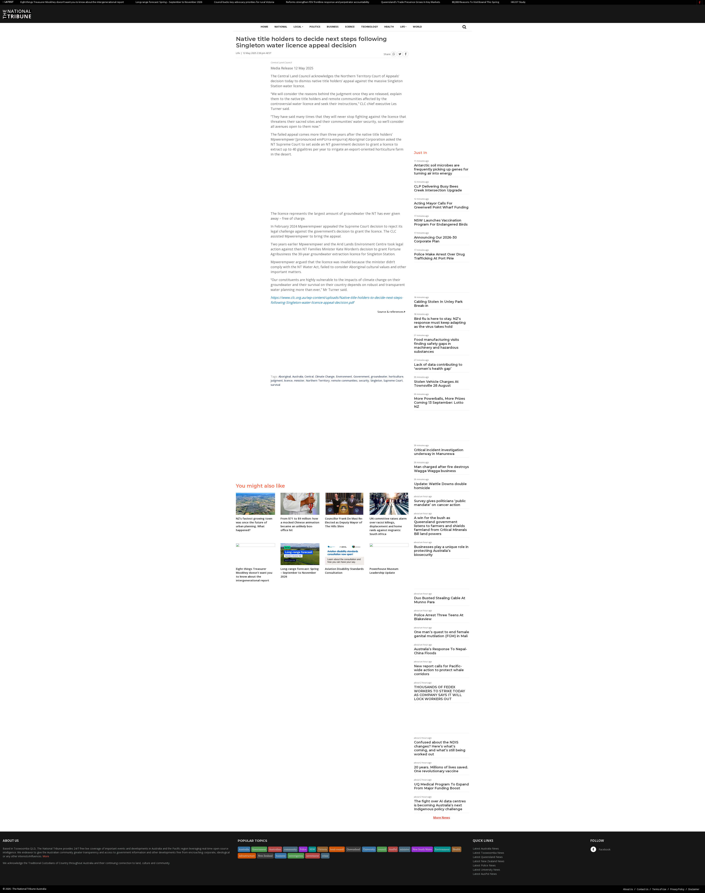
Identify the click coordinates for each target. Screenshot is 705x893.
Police (303, 849)
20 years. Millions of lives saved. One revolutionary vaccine (441, 769)
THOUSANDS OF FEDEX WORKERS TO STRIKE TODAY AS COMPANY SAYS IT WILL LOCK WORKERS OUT (439, 693)
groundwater (379, 376)
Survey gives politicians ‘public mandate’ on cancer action (440, 503)
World (417, 26)
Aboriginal (285, 376)
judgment (277, 380)
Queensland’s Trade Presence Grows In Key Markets (374, 2)
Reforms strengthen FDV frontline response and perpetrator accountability (291, 2)
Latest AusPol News (485, 874)
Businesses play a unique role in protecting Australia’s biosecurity (441, 551)
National (280, 26)
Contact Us (642, 889)
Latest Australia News (486, 848)
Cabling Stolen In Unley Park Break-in (438, 304)
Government (361, 376)
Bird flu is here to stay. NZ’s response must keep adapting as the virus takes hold (440, 323)
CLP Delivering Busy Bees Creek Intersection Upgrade (438, 188)
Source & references (390, 311)
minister (299, 380)
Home (264, 26)
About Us (628, 889)
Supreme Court (393, 380)
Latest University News (486, 869)
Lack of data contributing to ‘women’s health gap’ (438, 367)
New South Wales (422, 849)
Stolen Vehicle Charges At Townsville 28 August (436, 384)
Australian (275, 849)
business (280, 855)
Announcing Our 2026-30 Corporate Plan (435, 239)
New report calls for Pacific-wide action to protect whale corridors (439, 670)
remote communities (344, 380)
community (290, 849)
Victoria (322, 849)
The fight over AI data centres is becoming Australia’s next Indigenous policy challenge (440, 805)
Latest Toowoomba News (488, 852)
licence (288, 380)
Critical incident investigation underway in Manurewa (438, 452)
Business (333, 26)
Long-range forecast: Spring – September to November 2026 (132, 2)
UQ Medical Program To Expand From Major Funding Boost (441, 786)
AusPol (393, 849)
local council (337, 849)
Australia (297, 376)
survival (275, 384)
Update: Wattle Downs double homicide (440, 486)
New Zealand (265, 855)
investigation (296, 855)
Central (309, 376)
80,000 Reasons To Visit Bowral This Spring (439, 2)
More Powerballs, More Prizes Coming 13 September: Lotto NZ (439, 403)
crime (325, 855)
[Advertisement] (635, 13)
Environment (344, 376)
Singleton (376, 380)
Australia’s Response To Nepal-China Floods (440, 651)
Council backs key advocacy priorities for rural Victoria (208, 2)
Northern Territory (318, 380)
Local (297, 26)
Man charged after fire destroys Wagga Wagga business (441, 469)
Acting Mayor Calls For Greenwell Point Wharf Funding (441, 205)
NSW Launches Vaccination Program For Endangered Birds (441, 222)
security (364, 380)
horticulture (396, 376)
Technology (369, 26)
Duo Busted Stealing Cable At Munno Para (439, 600)
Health (389, 26)
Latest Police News (484, 865)
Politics (315, 26)
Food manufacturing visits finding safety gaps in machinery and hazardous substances (436, 346)
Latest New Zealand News (488, 861)
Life (402, 26)
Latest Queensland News (488, 857)
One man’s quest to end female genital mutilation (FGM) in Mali (441, 634)
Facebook (604, 849)
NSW (312, 849)
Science (350, 26)
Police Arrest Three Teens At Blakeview (438, 617)
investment (312, 855)
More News (441, 818)
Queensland (353, 849)
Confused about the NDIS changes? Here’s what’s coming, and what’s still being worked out (439, 748)
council (382, 849)
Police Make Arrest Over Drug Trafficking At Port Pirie (439, 256)
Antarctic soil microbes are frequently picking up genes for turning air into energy (441, 169)
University (369, 849)
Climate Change (325, 376)
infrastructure (247, 855)
